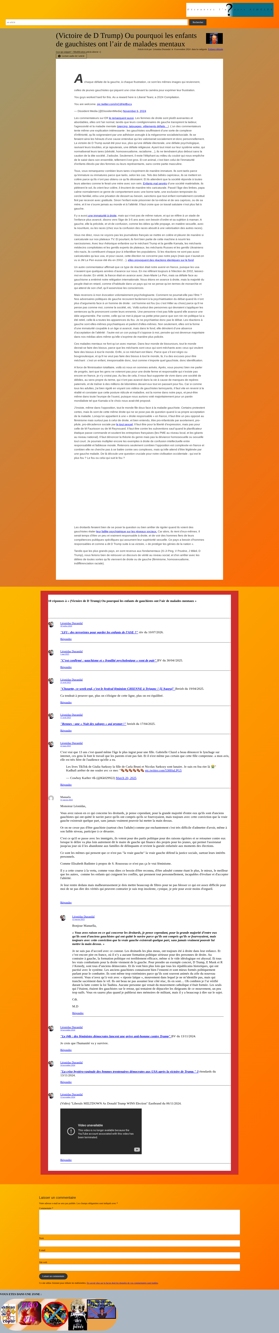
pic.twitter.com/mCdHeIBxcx (114, 104)
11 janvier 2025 (66, 800)
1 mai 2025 (64, 654)
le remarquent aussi (121, 118)
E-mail (42, 1250)
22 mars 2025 (65, 746)
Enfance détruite (215, 49)
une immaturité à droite (102, 215)
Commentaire (46, 1208)
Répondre (66, 639)
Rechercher (198, 22)
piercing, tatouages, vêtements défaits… (143, 126)
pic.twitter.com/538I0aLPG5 (163, 770)
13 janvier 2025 (78, 919)
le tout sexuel (124, 424)
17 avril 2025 (65, 717)
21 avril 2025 (65, 682)
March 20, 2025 (126, 778)
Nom (41, 1238)
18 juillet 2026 (66, 626)
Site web (43, 1262)
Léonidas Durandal (71, 623)
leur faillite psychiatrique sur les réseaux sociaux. (126, 531)
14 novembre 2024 (67, 1030)
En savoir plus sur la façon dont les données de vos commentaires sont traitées (122, 1283)
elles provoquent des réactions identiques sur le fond (161, 260)
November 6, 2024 (134, 111)
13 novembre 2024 (67, 1097)
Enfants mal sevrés (155, 183)
